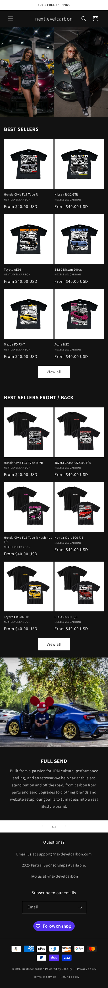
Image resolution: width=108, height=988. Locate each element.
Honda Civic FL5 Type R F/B (23, 463)
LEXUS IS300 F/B (66, 617)
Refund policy (70, 977)
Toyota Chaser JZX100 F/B (73, 463)
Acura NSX (62, 344)
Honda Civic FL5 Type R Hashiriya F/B (28, 540)
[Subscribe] (80, 907)
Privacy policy (86, 969)
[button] (10, 19)
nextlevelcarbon (33, 969)
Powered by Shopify (58, 969)
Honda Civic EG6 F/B (69, 537)
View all (54, 371)
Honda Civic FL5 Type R (21, 194)
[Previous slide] (42, 826)
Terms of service (45, 977)
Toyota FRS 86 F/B (16, 617)
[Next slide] (65, 826)
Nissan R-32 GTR (66, 194)
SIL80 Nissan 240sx (68, 269)
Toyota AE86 (12, 269)
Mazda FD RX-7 (14, 344)
